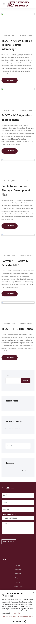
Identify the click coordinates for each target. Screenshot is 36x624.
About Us (18, 570)
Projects (18, 578)
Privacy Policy (18, 586)
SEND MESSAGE (8, 542)
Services (18, 574)
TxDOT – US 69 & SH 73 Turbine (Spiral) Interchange (17, 45)
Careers (18, 582)
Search (8, 375)
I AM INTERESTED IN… (9, 515)
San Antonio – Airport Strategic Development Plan (16, 190)
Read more (10, 80)
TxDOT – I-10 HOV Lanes (17, 329)
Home (18, 565)
